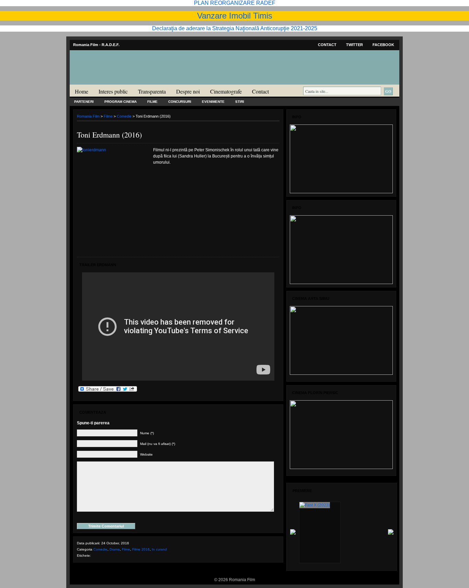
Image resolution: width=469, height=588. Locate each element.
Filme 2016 (141, 549)
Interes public (113, 91)
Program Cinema (120, 102)
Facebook (383, 45)
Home (81, 91)
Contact (327, 45)
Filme (152, 102)
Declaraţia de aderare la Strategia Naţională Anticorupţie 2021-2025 (234, 28)
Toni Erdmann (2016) (109, 135)
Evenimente (213, 102)
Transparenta (152, 91)
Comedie (124, 116)
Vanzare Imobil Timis (234, 15)
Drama (115, 549)
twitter (354, 45)
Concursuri (179, 102)
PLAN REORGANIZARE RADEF (234, 3)
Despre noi (188, 91)
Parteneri (84, 102)
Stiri (239, 102)
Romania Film (123, 81)
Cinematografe (226, 91)
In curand (159, 549)
